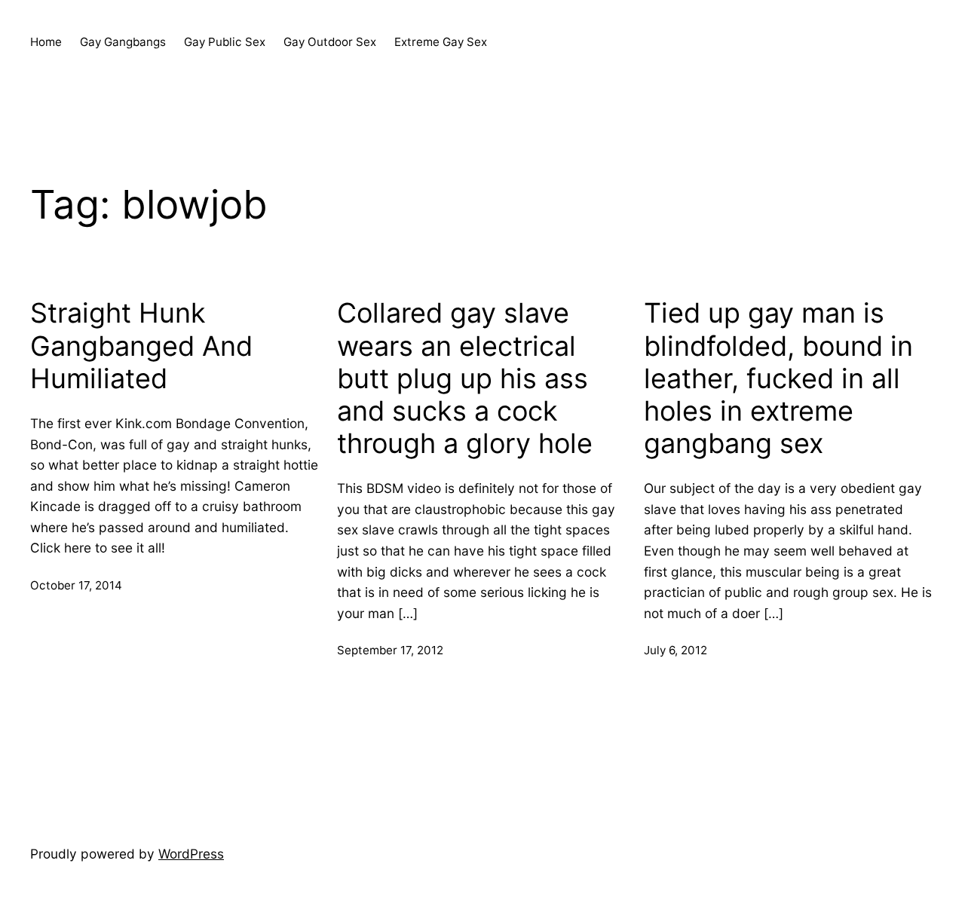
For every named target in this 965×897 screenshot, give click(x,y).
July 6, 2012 (675, 650)
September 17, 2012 (390, 650)
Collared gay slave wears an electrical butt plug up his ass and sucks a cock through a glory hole (465, 378)
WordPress (191, 854)
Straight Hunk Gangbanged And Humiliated (141, 345)
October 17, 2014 (76, 585)
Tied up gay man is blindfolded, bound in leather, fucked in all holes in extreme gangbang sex (778, 378)
